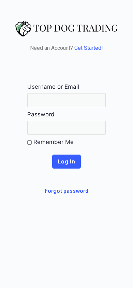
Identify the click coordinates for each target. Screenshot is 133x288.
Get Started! (88, 48)
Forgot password (66, 191)
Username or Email (53, 86)
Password (41, 114)
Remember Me (53, 142)
